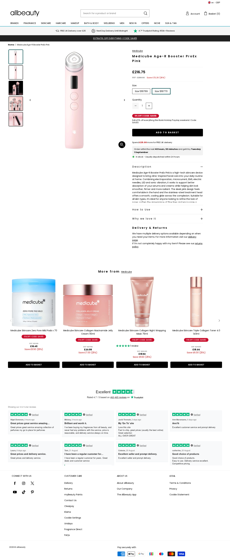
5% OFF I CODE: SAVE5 (34, 336)
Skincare (46, 23)
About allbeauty (125, 483)
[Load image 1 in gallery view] (16, 57)
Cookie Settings (72, 517)
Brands (14, 23)
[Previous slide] (10, 320)
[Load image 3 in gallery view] (16, 88)
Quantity (137, 99)
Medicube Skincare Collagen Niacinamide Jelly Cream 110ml (88, 332)
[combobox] (115, 13)
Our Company (124, 488)
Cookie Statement (179, 494)
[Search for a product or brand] (145, 13)
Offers (145, 23)
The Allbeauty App (126, 494)
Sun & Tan (170, 23)
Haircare (61, 23)
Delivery (68, 483)
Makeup (75, 23)
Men (122, 23)
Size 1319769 (141, 91)
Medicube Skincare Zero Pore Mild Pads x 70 (33, 330)
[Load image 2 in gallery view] (16, 72)
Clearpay (69, 506)
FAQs (67, 535)
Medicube (137, 50)
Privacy (173, 488)
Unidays (68, 523)
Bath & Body (91, 23)
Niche (157, 23)
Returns (68, 488)
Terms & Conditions (180, 483)
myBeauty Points (73, 494)
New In (132, 23)
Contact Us (70, 500)
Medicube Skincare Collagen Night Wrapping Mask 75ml (142, 332)
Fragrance (30, 23)
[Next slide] (219, 320)
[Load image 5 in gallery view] (16, 119)
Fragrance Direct (73, 529)
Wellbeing (109, 23)
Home (11, 44)
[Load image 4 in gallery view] (16, 103)
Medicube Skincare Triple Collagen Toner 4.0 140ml (196, 332)
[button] (193, 13)
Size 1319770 (161, 91)
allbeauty (21, 547)
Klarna (67, 512)
